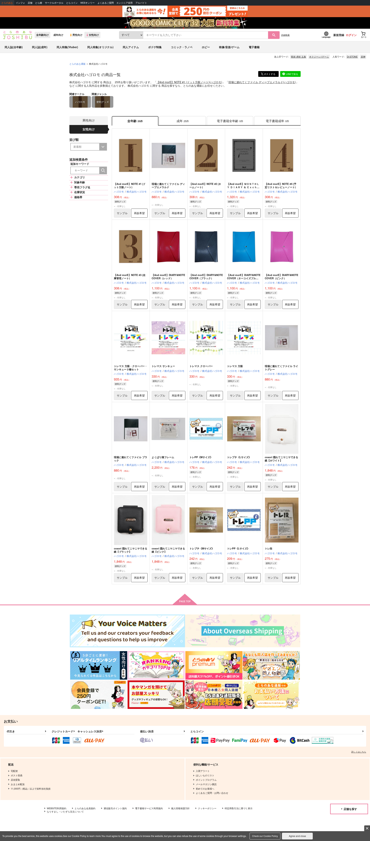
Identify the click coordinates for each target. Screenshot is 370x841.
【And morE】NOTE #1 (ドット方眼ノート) (182, 82)
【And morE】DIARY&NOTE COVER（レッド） (168, 276)
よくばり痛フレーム (163, 457)
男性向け (77, 35)
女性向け (94, 35)
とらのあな (7, 2)
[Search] (103, 170)
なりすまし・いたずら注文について (65, 811)
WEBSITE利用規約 (56, 808)
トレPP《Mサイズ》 (201, 457)
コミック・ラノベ (182, 47)
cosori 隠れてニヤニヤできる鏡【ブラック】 (130, 550)
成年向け (58, 35)
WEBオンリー (87, 2)
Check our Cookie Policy (265, 836)
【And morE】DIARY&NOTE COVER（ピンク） (281, 276)
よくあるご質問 (106, 2)
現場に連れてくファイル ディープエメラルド (255, 82)
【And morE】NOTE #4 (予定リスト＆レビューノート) (280, 185)
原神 (363, 56)
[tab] (182, 121)
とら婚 (38, 2)
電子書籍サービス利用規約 (149, 808)
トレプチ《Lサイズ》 (239, 457)
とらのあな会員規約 (85, 808)
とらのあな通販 (77, 63)
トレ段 (268, 548)
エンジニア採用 (124, 2)
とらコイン (72, 2)
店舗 (30, 2)
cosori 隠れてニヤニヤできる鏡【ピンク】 (168, 550)
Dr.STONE (352, 56)
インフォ (20, 2)
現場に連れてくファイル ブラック (130, 458)
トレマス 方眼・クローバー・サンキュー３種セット (130, 367)
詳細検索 (285, 34)
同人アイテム (131, 47)
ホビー (206, 47)
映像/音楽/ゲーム (229, 47)
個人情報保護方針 (180, 808)
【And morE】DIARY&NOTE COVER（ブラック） (206, 276)
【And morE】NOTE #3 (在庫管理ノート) (129, 276)
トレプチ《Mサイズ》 (201, 548)
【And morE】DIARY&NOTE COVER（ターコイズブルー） (244, 278)
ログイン (351, 35)
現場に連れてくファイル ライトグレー (281, 367)
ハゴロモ (215, 82)
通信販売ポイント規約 (115, 808)
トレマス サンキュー (163, 366)
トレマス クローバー (201, 366)
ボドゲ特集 (155, 47)
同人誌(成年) (39, 47)
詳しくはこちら (358, 751)
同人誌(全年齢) (14, 47)
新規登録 (338, 35)
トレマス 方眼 (235, 366)
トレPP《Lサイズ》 (238, 548)
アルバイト (141, 2)
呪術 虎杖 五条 (298, 56)
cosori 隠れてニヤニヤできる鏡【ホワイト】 (281, 458)
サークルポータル (54, 2)
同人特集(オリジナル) (100, 47)
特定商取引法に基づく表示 (238, 808)
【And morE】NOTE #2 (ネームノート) (205, 185)
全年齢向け (42, 35)
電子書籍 (254, 47)
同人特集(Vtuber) (67, 47)
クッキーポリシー (207, 808)
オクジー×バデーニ (319, 56)
